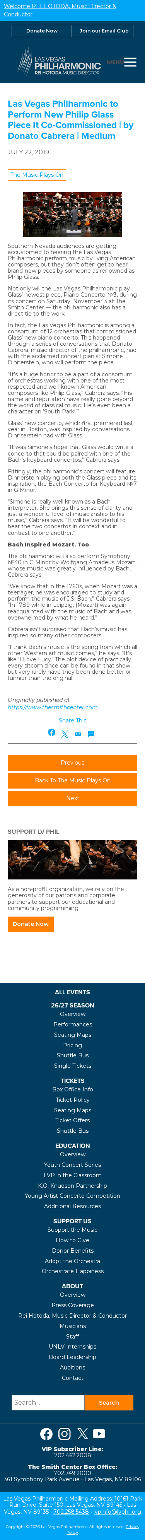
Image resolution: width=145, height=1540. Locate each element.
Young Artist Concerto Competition (72, 1195)
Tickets (73, 1080)
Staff (72, 1336)
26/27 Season (72, 1005)
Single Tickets (72, 1065)
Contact (73, 1377)
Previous (72, 762)
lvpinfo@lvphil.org (117, 1511)
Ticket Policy (73, 1099)
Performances (72, 1024)
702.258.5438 (71, 1511)
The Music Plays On (36, 174)
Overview (72, 1014)
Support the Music (72, 1229)
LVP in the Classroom (73, 1175)
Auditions (72, 1367)
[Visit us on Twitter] (83, 1434)
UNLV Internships (72, 1346)
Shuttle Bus (73, 1055)
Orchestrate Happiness (73, 1271)
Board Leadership (72, 1357)
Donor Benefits (73, 1250)
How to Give (72, 1240)
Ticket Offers (72, 1120)
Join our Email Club (104, 31)
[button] (52, 732)
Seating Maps (72, 1034)
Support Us (72, 1221)
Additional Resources (72, 1206)
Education (72, 1145)
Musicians (73, 1326)
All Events (72, 992)
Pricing (72, 1045)
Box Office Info (72, 1089)
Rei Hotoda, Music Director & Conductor (72, 1315)
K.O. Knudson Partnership (72, 1185)
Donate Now (42, 31)
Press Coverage (72, 1305)
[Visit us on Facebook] (46, 1434)
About (72, 1286)
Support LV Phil (33, 831)
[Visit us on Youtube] (99, 1434)
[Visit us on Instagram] (64, 1434)
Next (72, 798)
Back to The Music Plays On (73, 780)
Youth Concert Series (72, 1164)
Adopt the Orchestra (72, 1261)
